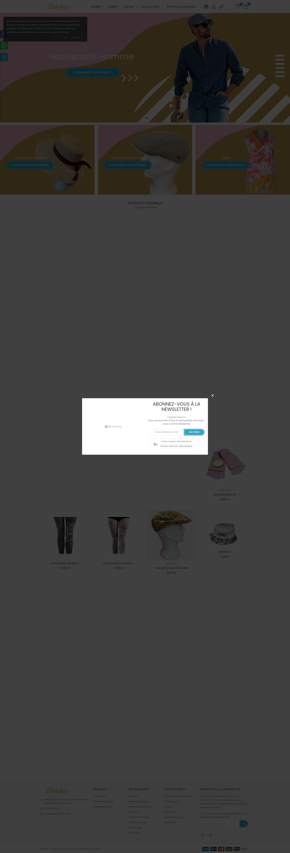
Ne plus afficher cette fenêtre (176, 446)
